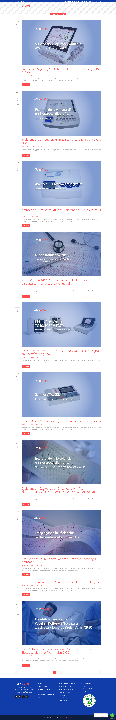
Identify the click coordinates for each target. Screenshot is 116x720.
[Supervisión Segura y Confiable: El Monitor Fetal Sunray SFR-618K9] (61, 43)
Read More (26, 85)
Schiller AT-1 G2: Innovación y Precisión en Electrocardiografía (61, 421)
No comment (39, 75)
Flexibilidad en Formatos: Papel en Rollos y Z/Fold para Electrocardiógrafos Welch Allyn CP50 (56, 650)
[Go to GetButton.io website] (112, 718)
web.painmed (25, 75)
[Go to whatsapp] (112, 715)
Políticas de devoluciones (44, 689)
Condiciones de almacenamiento (46, 694)
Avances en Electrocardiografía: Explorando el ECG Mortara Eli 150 (61, 211)
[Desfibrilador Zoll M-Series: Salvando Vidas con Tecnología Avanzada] (61, 532)
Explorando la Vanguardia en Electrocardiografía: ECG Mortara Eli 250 (61, 141)
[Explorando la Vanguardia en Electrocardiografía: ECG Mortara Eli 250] (61, 113)
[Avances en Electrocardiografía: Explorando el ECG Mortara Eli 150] (61, 183)
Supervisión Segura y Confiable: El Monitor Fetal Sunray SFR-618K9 (60, 70)
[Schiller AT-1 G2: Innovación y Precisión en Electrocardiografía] (61, 395)
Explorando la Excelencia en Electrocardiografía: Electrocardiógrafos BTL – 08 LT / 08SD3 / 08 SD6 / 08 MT (58, 490)
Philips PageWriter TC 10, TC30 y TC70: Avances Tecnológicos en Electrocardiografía (61, 352)
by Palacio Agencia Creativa (65, 717)
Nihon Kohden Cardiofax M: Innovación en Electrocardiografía (61, 582)
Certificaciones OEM (43, 691)
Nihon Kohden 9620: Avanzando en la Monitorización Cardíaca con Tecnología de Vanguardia (56, 281)
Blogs (32, 75)
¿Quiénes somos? (42, 686)
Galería (39, 697)
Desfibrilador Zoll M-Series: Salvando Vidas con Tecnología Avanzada (59, 560)
